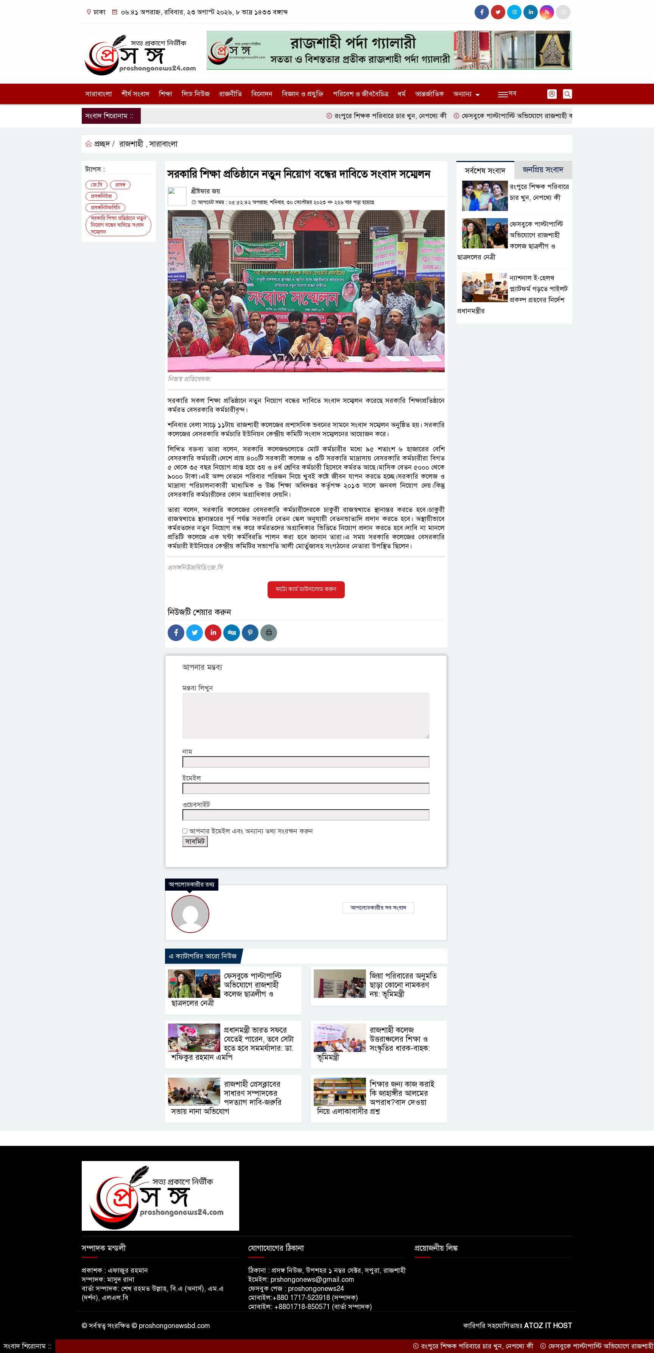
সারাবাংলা (99, 94)
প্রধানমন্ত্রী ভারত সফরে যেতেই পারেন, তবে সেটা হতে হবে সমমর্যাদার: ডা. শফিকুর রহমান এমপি (232, 1043)
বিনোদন (261, 94)
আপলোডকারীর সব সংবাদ (378, 907)
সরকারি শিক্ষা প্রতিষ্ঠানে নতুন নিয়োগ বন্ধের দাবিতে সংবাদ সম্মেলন (118, 225)
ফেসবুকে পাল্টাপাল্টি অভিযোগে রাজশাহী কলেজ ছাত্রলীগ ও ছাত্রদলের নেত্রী (519, 116)
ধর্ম (402, 94)
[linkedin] (530, 12)
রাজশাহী (131, 144)
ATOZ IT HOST (548, 1326)
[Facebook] (176, 632)
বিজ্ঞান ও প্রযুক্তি (303, 94)
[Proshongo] (140, 52)
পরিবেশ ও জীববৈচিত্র (360, 94)
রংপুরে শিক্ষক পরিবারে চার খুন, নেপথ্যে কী (352, 116)
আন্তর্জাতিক (429, 94)
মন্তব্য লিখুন (197, 688)
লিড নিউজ (196, 94)
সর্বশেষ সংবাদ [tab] (485, 171)
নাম (187, 752)
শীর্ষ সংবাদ (135, 94)
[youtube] (563, 12)
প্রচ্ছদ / (103, 144)
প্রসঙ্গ (120, 185)
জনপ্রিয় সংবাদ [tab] (543, 170)
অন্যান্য (462, 94)
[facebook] (482, 12)
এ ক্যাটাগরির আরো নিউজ (203, 956)
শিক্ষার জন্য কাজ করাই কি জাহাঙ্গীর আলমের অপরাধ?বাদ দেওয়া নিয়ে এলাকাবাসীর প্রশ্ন (375, 1098)
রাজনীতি (230, 94)
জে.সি (96, 185)
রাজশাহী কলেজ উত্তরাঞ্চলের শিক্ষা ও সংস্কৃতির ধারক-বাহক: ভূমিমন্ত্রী (373, 1043)
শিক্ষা (165, 94)
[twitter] (498, 12)
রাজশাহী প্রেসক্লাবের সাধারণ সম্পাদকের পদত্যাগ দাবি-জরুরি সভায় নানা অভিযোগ (226, 1098)
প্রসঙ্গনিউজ (101, 196)
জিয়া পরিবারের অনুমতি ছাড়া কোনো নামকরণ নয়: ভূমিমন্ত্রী (403, 985)
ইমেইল (191, 778)
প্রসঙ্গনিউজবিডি (105, 207)
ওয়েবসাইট (196, 805)
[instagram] (514, 12)
